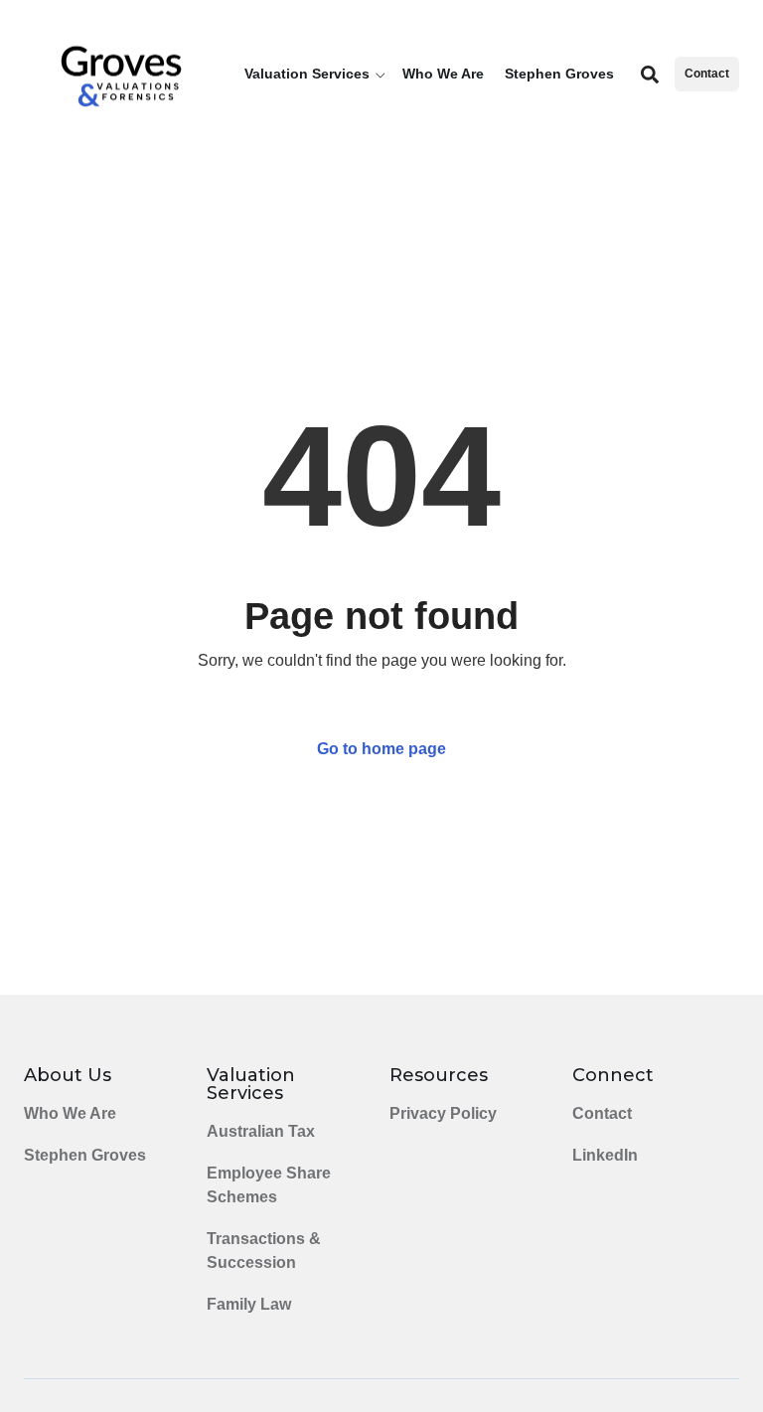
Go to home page (381, 748)
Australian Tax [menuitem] (261, 1131)
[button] (317, 74)
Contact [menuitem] (602, 1113)
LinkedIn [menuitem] (605, 1155)
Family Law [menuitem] (249, 1304)
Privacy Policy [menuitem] (443, 1113)
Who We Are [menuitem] (70, 1113)
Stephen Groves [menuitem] (85, 1155)
